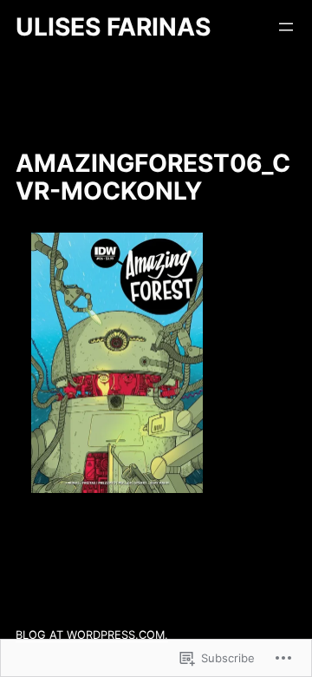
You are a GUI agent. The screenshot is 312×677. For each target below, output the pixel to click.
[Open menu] (286, 26)
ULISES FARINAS (113, 27)
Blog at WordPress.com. (92, 634)
